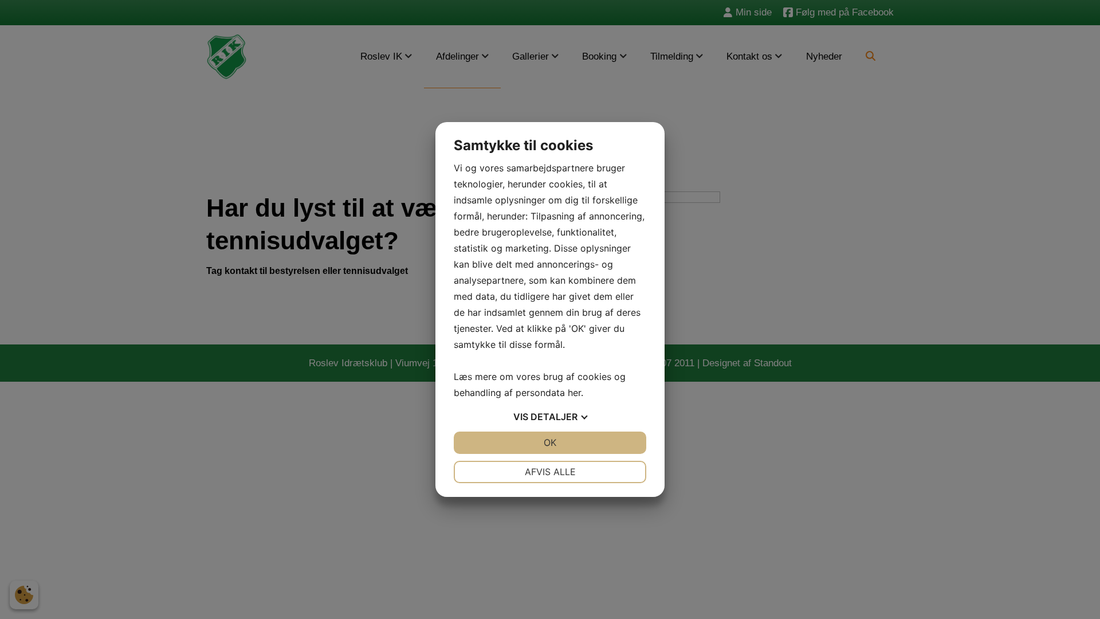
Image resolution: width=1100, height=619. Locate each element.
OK (550, 442)
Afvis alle (550, 471)
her (574, 392)
